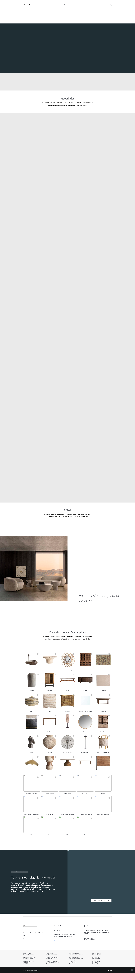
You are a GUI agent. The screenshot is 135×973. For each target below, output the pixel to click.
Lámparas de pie (85, 752)
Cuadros (32, 731)
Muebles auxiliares (49, 793)
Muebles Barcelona (96, 953)
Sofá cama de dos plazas (29, 961)
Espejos (85, 731)
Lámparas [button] (67, 4)
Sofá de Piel (72, 961)
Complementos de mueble (85, 711)
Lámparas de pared (67, 752)
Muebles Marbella (96, 961)
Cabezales (103, 690)
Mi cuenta (104, 4)
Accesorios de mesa (50, 670)
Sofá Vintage (72, 960)
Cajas (31, 711)
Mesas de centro (67, 773)
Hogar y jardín (49, 953)
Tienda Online (58, 926)
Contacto (57, 930)
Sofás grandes (72, 962)
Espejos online (27, 953)
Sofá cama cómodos (28, 960)
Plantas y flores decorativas (67, 814)
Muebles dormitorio (51, 956)
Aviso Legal (57, 934)
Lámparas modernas (74, 957)
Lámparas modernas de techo (76, 958)
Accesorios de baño (32, 670)
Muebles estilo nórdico (52, 957)
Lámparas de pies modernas (76, 954)
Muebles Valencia (96, 963)
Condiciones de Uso (60, 936)
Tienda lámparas (73, 963)
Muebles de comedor (51, 954)
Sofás (67, 834)
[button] (111, 5)
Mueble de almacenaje (31, 793)
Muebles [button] (47, 4)
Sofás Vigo (26, 963)
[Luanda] (28, 5)
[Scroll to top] (132, 969)
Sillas (31, 834)
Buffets (85, 690)
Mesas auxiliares (50, 773)
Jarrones (49, 752)
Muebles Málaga (96, 960)
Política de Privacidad (68, 934)
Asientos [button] (57, 4)
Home (41, 4)
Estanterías (103, 731)
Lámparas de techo (31, 773)
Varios (85, 834)
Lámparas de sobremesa (103, 752)
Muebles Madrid (96, 958)
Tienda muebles (50, 963)
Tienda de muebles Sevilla (52, 962)
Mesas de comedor (85, 773)
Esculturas (67, 731)
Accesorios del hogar (67, 670)
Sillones (49, 834)
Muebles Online (50, 958)
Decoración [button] (84, 4)
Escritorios (49, 731)
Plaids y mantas (49, 814)
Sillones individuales (28, 958)
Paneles (103, 793)
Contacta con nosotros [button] (101, 900)
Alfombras (103, 670)
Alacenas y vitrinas (85, 670)
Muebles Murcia (96, 962)
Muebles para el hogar (51, 960)
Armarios (49, 690)
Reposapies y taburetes (103, 814)
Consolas (103, 711)
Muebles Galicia (95, 956)
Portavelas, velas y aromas (85, 814)
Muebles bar (67, 793)
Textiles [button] (94, 4)
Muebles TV (85, 793)
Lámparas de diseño (74, 953)
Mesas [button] (75, 4)
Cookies (70, 936)
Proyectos (26, 939)
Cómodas (67, 711)
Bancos (67, 690)
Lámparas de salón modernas (76, 956)
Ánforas (32, 690)
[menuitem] (41, 5)
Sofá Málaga (26, 962)
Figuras (32, 752)
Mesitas (103, 773)
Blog (24, 936)
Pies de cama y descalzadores (31, 814)
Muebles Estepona (96, 954)
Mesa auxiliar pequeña (28, 954)
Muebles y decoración (51, 961)
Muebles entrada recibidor (30, 957)
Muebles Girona (96, 957)
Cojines (49, 711)
